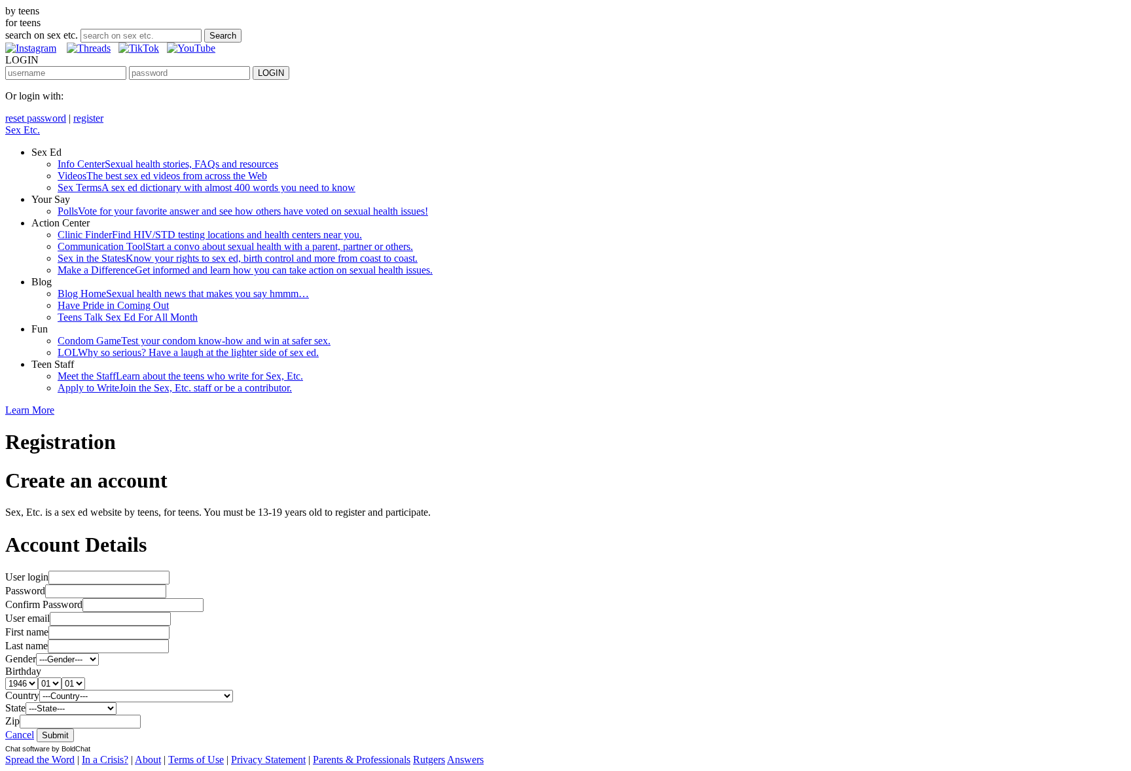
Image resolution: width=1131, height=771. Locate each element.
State (15, 707)
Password (25, 590)
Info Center (168, 164)
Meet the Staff (180, 376)
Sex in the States (238, 258)
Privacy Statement (268, 759)
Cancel (19, 734)
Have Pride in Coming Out (113, 305)
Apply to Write (175, 387)
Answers (465, 759)
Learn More (29, 410)
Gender (20, 658)
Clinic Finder (210, 234)
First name (26, 631)
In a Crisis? (105, 759)
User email (27, 618)
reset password (35, 118)
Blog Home (183, 293)
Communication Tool (235, 246)
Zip (12, 720)
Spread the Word (40, 759)
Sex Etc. (22, 129)
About (148, 759)
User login (26, 577)
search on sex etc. (41, 35)
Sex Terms (206, 187)
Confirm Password (43, 604)
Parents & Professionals (361, 759)
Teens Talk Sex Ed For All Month (128, 317)
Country (22, 695)
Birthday (23, 671)
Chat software (27, 749)
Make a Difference (245, 270)
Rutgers (429, 759)
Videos (162, 175)
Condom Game (194, 340)
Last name (26, 645)
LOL (188, 352)
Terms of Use (196, 759)
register (88, 118)
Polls (243, 211)
